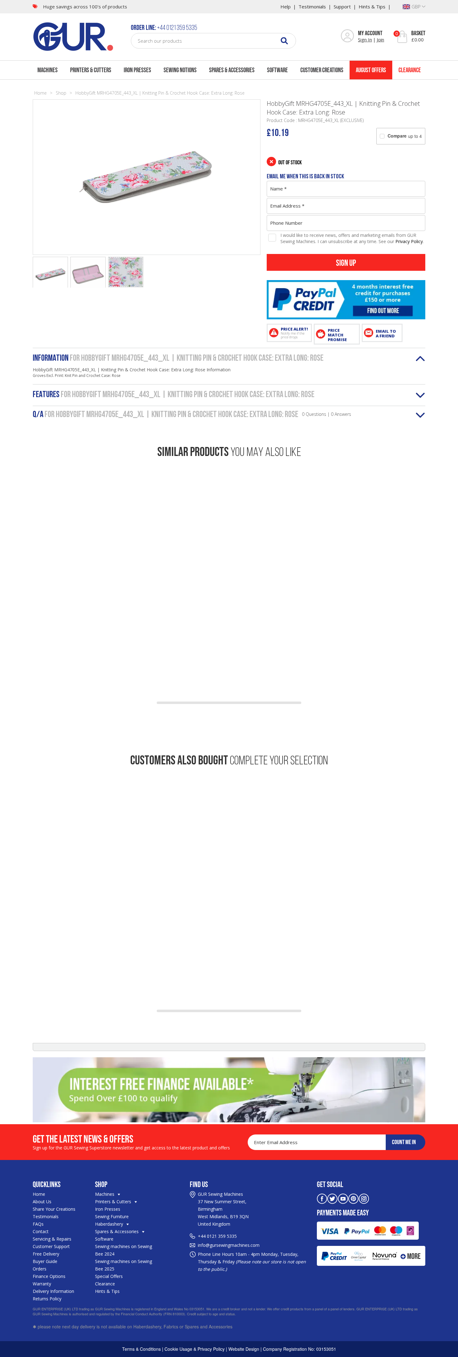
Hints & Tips (372, 6)
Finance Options (49, 1276)
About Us (42, 1201)
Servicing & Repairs (52, 1239)
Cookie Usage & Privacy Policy (195, 1349)
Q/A (192, 415)
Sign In (365, 39)
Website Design (243, 1349)
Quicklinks (46, 1184)
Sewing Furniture (112, 1216)
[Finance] (229, 1089)
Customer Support (51, 1246)
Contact (41, 1231)
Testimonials (312, 6)
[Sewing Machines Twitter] (332, 1198)
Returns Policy (47, 1299)
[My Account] (347, 36)
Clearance (409, 69)
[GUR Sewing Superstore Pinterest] (353, 1198)
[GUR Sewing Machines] (73, 36)
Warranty (42, 1284)
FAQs (38, 1224)
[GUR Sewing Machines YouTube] (343, 1198)
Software (277, 69)
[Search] (284, 40)
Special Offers (109, 1276)
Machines (47, 69)
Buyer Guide (45, 1261)
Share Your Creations (54, 1209)
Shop (61, 93)
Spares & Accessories (232, 69)
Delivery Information (53, 1291)
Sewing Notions (180, 69)
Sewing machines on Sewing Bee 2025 (123, 1265)
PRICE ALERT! (294, 332)
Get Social (330, 1184)
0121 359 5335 (222, 1236)
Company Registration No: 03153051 (299, 1349)
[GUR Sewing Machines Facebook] (322, 1198)
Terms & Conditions (141, 1349)
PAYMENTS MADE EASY (343, 1212)
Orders (39, 1269)
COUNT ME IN (404, 1142)
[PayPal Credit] (346, 299)
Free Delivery (46, 1254)
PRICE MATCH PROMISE (337, 334)
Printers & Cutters (90, 69)
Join (380, 39)
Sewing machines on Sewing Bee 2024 (123, 1250)
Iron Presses (137, 69)
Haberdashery (109, 1224)
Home (40, 93)
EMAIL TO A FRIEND (386, 333)
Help (285, 6)
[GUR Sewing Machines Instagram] (364, 1198)
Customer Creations (321, 69)
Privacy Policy (409, 241)
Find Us (199, 1184)
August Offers (371, 69)
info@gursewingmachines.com (229, 1245)
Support (342, 6)
